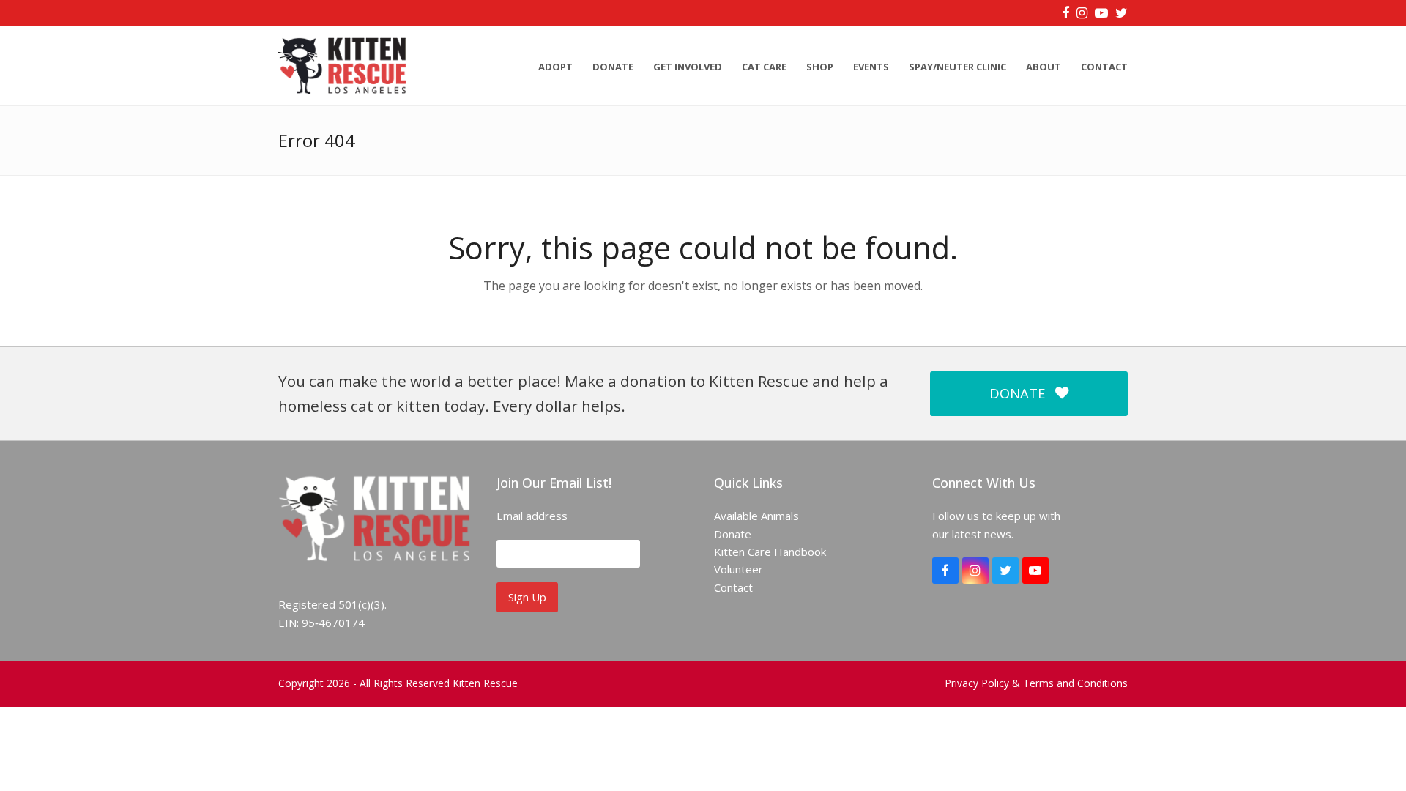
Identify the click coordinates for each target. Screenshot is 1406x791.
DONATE (1017, 393)
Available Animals (756, 515)
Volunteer (738, 569)
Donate (732, 534)
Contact (733, 587)
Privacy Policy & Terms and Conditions (1036, 683)
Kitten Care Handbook (770, 551)
